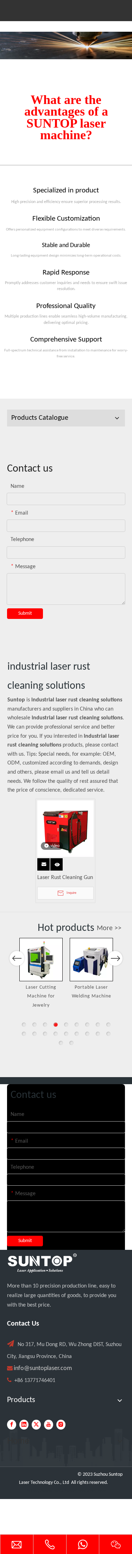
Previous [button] (17, 958)
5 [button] (66, 1024)
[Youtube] (48, 1425)
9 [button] (108, 1024)
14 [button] (66, 1033)
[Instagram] (60, 1425)
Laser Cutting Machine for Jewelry (41, 996)
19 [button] (60, 1042)
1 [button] (23, 1024)
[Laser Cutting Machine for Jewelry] (41, 959)
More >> (109, 928)
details (57, 862)
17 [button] (97, 1033)
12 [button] (45, 1033)
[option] (41, 974)
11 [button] (34, 1033)
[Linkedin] (24, 1425)
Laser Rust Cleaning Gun (65, 877)
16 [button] (87, 1033)
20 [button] (71, 1042)
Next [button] (115, 958)
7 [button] (87, 1024)
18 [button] (108, 1033)
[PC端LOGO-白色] (42, 1263)
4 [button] (55, 1024)
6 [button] (76, 1024)
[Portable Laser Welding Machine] (91, 959)
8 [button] (97, 1024)
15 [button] (76, 1033)
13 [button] (55, 1033)
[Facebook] (11, 1425)
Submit (25, 613)
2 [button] (34, 1024)
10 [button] (23, 1033)
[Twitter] (36, 1425)
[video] (65, 828)
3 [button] (45, 1024)
